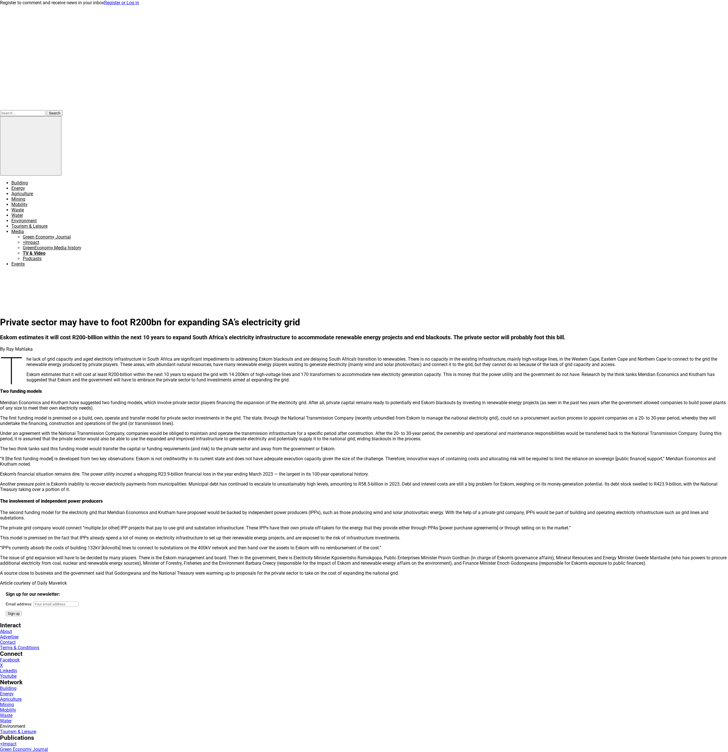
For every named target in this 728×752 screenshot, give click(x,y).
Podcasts (32, 258)
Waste (17, 210)
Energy (18, 188)
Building (19, 183)
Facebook (10, 660)
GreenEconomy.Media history (52, 247)
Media (17, 231)
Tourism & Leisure (29, 226)
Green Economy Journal (47, 237)
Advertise (9, 637)
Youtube (8, 676)
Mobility (19, 204)
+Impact (31, 242)
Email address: (20, 604)
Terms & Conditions (19, 647)
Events (18, 264)
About (6, 631)
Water (17, 215)
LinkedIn (8, 670)
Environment (24, 220)
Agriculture (22, 193)
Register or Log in (121, 2)
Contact (8, 642)
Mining (18, 199)
